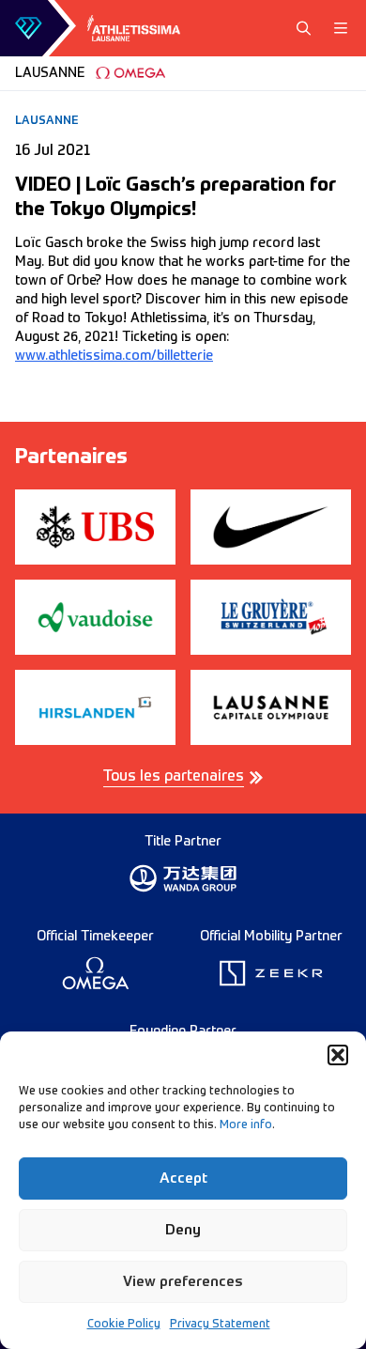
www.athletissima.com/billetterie (114, 356)
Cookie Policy (123, 1324)
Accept (183, 1178)
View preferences (183, 1282)
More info (246, 1125)
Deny (183, 1230)
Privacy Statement (220, 1324)
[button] (337, 1055)
